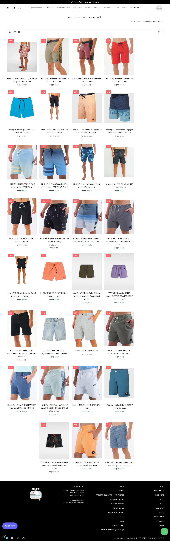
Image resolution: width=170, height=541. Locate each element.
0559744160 (74, 500)
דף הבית (160, 21)
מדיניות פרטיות (118, 508)
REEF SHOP (159, 490)
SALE (162, 525)
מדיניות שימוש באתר (115, 512)
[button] (124, 8)
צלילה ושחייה (158, 516)
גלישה (161, 512)
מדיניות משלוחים (117, 499)
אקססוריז (160, 521)
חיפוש (121, 490)
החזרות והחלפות (117, 503)
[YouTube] (12, 538)
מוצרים (153, 21)
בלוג (122, 521)
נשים (162, 503)
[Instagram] (18, 538)
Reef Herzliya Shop (146, 538)
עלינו (122, 516)
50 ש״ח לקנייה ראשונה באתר (112, 529)
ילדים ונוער (159, 508)
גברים (162, 499)
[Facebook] (23, 538)
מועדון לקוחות (118, 525)
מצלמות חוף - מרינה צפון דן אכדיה (110, 495)
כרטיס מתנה (159, 495)
